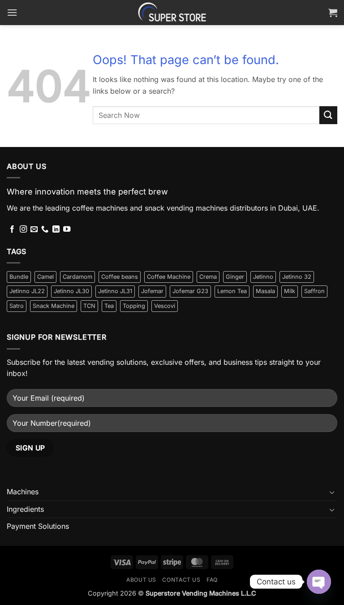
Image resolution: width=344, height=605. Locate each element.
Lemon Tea (232, 291)
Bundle (18, 276)
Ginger (235, 276)
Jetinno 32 (296, 276)
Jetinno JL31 (115, 291)
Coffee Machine (168, 276)
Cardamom (77, 276)
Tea (109, 305)
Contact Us (181, 579)
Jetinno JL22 (27, 291)
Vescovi (164, 305)
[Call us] (44, 229)
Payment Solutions (38, 526)
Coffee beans (119, 276)
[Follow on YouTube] (66, 229)
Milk (289, 291)
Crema (208, 276)
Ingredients (25, 509)
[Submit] (328, 115)
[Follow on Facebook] (12, 229)
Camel (45, 276)
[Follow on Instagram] (23, 229)
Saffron (314, 291)
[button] (12, 12)
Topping (134, 305)
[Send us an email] (34, 229)
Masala (265, 291)
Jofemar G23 (190, 291)
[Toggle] (332, 492)
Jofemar (152, 291)
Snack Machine (53, 305)
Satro (16, 305)
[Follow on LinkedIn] (56, 229)
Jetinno (263, 276)
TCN (89, 305)
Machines (23, 491)
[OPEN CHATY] (319, 582)
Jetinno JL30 (71, 291)
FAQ (212, 579)
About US (141, 579)
